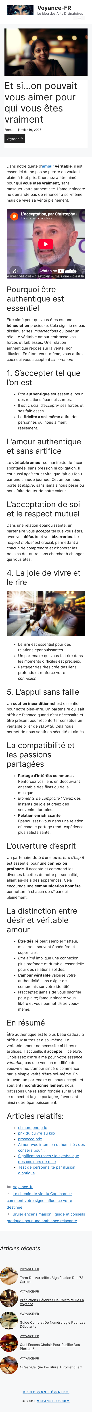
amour (48, 166)
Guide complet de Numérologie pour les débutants (52, 1324)
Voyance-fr (15, 139)
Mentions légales (46, 1392)
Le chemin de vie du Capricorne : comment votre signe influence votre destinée (39, 1201)
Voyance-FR (54, 7)
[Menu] (79, 18)
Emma (8, 129)
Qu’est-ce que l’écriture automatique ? (51, 1367)
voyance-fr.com (53, 1401)
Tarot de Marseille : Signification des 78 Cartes (51, 1280)
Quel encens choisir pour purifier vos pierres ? (50, 1347)
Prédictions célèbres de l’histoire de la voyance (52, 1302)
